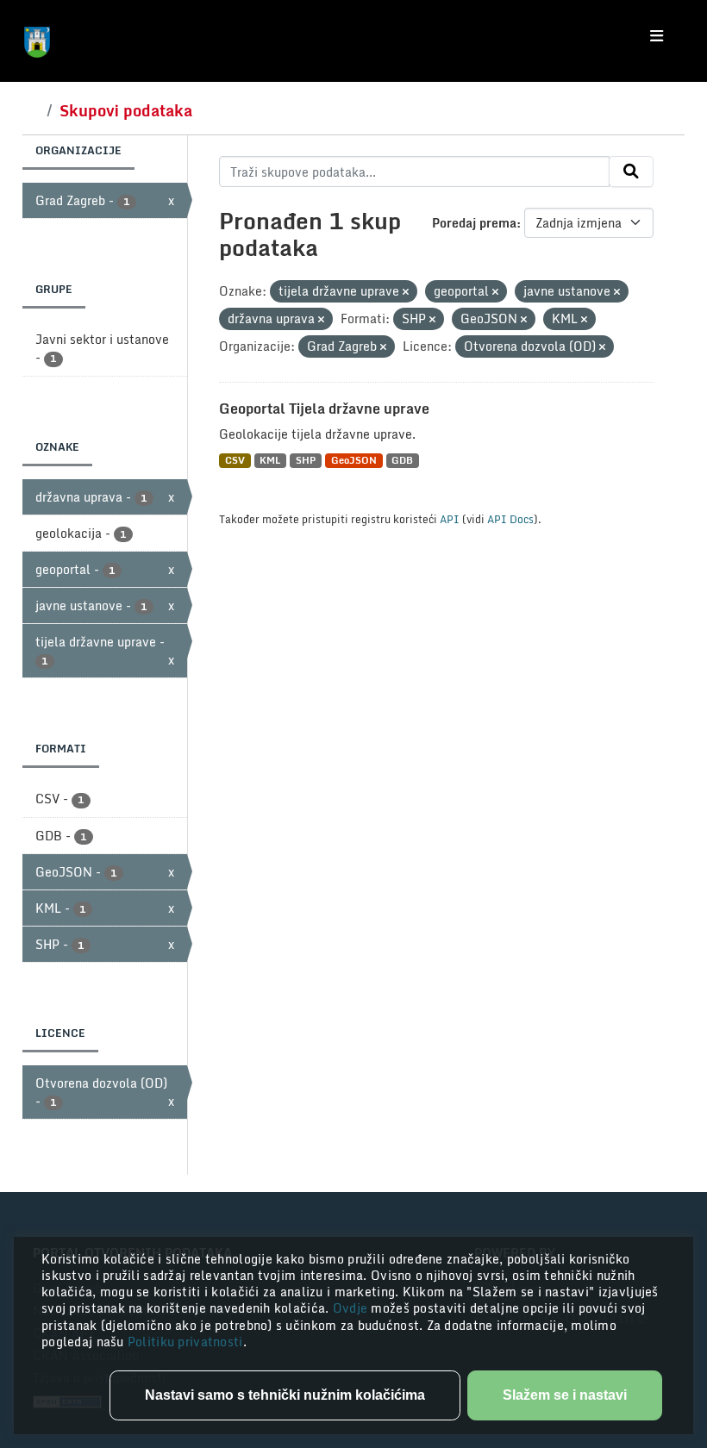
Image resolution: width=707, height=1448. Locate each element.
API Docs (510, 518)
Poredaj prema (474, 223)
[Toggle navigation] (656, 36)
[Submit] (631, 171)
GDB (402, 460)
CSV (235, 460)
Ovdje (352, 1308)
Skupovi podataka (125, 110)
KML (270, 460)
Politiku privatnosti (185, 1341)
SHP (306, 460)
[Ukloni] (406, 292)
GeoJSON (354, 460)
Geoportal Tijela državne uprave (324, 408)
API (450, 518)
